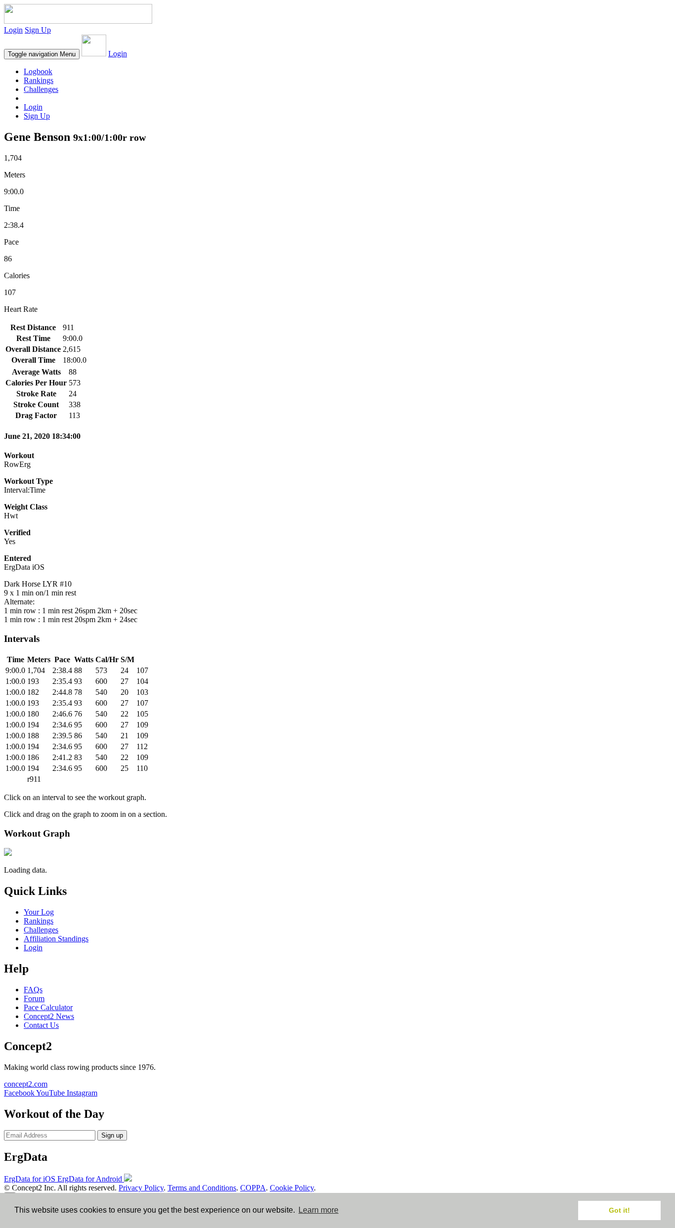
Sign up (112, 1135)
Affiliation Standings (56, 938)
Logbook (38, 71)
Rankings (38, 80)
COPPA (253, 1188)
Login (13, 30)
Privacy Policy (141, 1188)
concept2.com (25, 1084)
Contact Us (41, 1025)
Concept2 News (49, 1016)
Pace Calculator (48, 1007)
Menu (42, 54)
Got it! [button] (619, 1210)
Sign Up (38, 30)
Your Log (39, 912)
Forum (34, 998)
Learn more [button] (318, 1210)
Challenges (41, 89)
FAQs (33, 989)
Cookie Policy (292, 1188)
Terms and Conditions (202, 1188)
